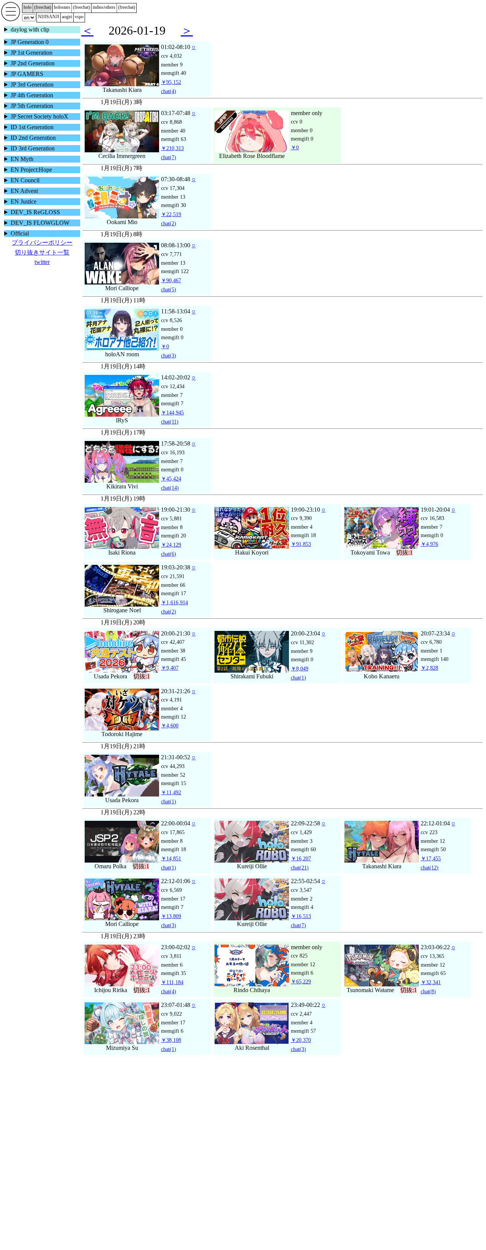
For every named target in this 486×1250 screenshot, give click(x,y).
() (42, 7)
